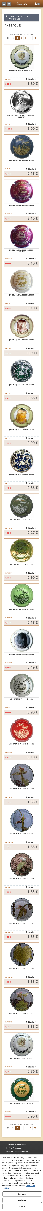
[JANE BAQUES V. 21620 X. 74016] (21, 416)
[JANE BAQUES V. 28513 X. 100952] (21, 730)
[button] (21, 3)
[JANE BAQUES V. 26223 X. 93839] (21, 640)
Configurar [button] (22, 1194)
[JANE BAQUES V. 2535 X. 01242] (21, 506)
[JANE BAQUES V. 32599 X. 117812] (21, 775)
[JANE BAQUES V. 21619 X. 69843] (21, 371)
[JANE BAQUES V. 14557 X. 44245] (21, 326)
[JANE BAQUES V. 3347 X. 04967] (21, 1045)
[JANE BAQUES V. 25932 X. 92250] (21, 596)
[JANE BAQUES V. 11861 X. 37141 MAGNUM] (21, 236)
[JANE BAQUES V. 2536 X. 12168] (21, 551)
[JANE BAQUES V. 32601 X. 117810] (21, 865)
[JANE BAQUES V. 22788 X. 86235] (21, 461)
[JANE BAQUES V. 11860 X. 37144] (21, 191)
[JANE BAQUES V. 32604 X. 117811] (21, 1000)
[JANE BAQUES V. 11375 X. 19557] (21, 147)
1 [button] (17, 38)
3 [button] (25, 38)
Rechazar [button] (22, 1200)
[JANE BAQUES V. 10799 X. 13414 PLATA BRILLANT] (21, 102)
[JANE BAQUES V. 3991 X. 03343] (21, 1089)
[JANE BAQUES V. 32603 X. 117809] (21, 955)
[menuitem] (16, 1144)
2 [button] (21, 38)
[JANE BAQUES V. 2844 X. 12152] (21, 685)
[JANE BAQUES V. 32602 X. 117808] (21, 910)
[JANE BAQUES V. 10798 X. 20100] (21, 57)
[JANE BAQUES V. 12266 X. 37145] (21, 281)
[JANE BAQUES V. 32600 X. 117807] (21, 820)
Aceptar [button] (22, 1206)
